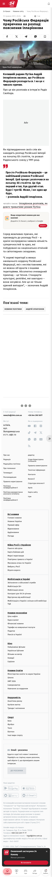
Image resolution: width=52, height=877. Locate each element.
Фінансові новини (16, 624)
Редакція (7, 459)
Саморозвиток (14, 685)
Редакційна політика (11, 464)
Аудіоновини (13, 532)
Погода (11, 536)
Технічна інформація (36, 470)
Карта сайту (33, 492)
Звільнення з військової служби (22, 583)
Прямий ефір (13, 525)
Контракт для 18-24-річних (19, 593)
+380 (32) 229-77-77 (19, 833)
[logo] (12, 3)
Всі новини (13, 514)
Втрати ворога (14, 570)
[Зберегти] (45, 36)
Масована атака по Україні (19, 563)
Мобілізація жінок (15, 590)
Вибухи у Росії (14, 566)
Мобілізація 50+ (14, 586)
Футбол (11, 724)
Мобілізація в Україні (19, 579)
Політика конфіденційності (10, 487)
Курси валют (13, 620)
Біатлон (11, 732)
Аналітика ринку (15, 701)
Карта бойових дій (16, 552)
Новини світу (18, 11)
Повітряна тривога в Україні (20, 559)
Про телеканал (9, 468)
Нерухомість (14, 697)
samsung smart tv (29, 795)
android (11, 788)
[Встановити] (26, 857)
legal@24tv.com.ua (34, 836)
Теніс (10, 728)
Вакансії (31, 479)
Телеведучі (7, 473)
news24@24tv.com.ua (12, 415)
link (29, 426)
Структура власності (36, 483)
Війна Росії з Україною (19, 545)
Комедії (11, 658)
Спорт (11, 717)
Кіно (10, 643)
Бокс (10, 721)
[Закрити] (47, 851)
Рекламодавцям (9, 477)
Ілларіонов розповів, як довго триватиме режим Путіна (25, 205)
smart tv (11, 795)
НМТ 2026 (12, 681)
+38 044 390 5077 (35, 415)
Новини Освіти (15, 670)
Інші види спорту (15, 735)
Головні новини (15, 518)
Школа (10, 677)
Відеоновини (13, 529)
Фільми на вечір (15, 654)
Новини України (15, 521)
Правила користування (12, 482)
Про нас (6, 455)
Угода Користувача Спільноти (35, 460)
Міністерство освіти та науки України (24, 674)
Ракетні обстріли (15, 548)
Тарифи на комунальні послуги (21, 627)
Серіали (11, 661)
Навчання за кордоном (18, 688)
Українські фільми (16, 650)
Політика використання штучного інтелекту (13, 493)
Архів (30, 488)
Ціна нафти (13, 616)
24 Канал (7, 11)
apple (29, 788)
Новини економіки (17, 613)
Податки (11, 631)
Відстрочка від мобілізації (19, 597)
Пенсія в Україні (15, 634)
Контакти (31, 474)
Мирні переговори (16, 556)
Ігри (29, 496)
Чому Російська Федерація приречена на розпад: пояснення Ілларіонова (37, 11)
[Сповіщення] (49, 3)
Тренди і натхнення (16, 708)
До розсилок (17, 771)
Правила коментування (37, 466)
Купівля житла (14, 704)
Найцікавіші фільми (16, 647)
